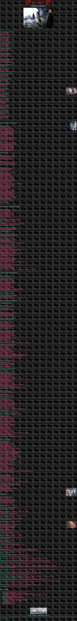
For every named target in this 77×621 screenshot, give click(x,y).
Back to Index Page (32, 615)
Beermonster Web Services (6, 618)
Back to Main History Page (43, 615)
